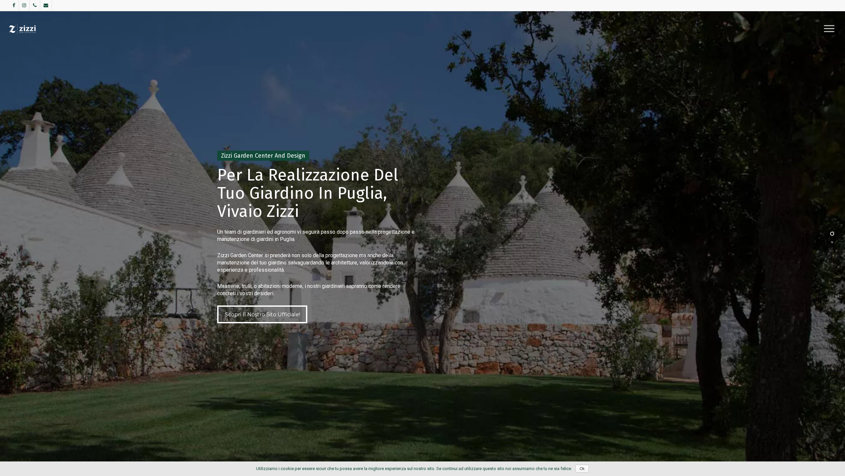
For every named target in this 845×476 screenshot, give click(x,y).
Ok (582, 468)
